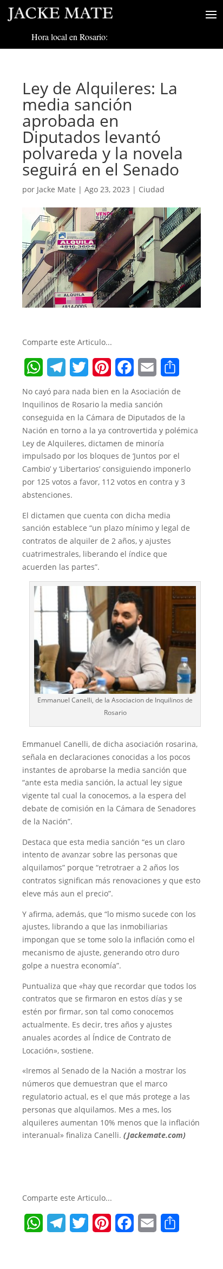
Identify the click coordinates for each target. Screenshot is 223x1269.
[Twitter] (79, 367)
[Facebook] (124, 367)
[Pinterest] (101, 367)
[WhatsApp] (33, 367)
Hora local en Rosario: (69, 36)
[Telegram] (56, 367)
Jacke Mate (56, 189)
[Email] (147, 367)
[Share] (170, 367)
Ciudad (152, 189)
